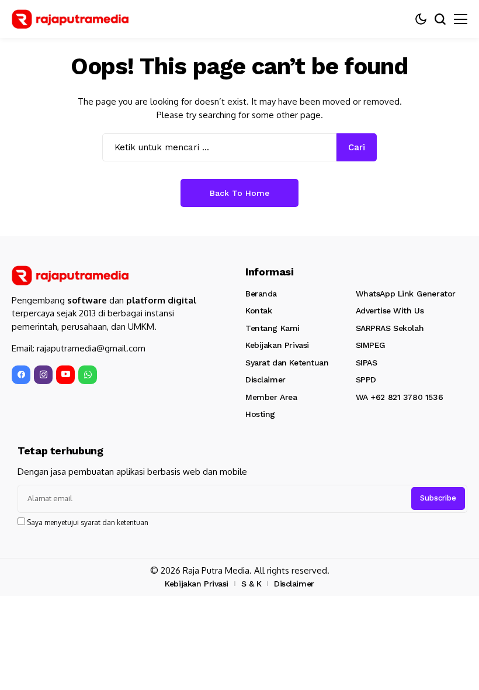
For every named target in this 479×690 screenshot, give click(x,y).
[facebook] (21, 374)
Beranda (261, 293)
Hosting (260, 414)
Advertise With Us (390, 310)
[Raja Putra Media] (70, 19)
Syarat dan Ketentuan (287, 362)
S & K (251, 583)
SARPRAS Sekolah (390, 328)
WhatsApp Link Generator (406, 293)
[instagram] (43, 374)
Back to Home (239, 193)
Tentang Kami (272, 328)
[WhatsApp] (87, 374)
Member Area (271, 397)
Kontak (258, 310)
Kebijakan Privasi (277, 345)
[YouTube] (65, 374)
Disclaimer (265, 379)
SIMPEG (371, 345)
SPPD (366, 379)
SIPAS (366, 362)
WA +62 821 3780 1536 (399, 397)
